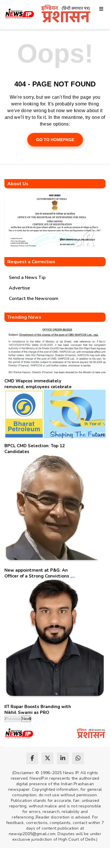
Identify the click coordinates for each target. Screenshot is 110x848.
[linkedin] (63, 758)
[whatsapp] (78, 758)
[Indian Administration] (65, 14)
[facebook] (32, 758)
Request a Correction (31, 262)
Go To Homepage (55, 139)
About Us (17, 184)
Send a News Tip (27, 277)
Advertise (19, 288)
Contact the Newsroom (33, 298)
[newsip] (19, 14)
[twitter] (47, 758)
